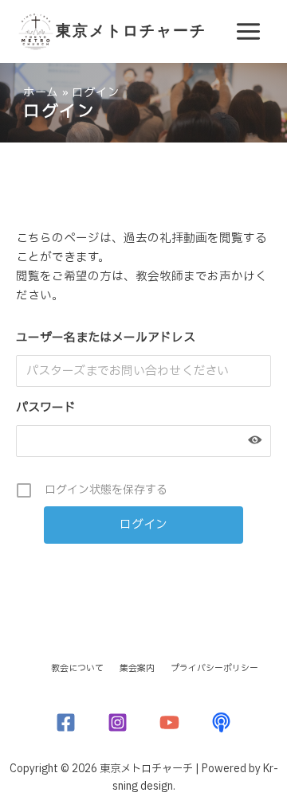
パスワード (46, 408)
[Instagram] (118, 722)
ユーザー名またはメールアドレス (105, 338)
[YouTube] (169, 722)
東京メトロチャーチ (131, 30)
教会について (77, 668)
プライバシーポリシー (214, 668)
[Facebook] (66, 722)
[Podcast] (221, 722)
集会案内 (137, 668)
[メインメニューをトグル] (248, 31)
